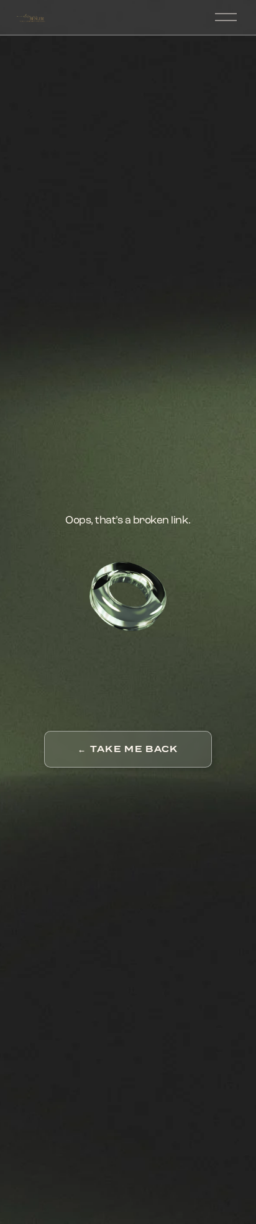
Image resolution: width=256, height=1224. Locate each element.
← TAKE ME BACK (128, 749)
